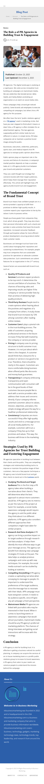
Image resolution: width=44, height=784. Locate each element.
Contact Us (22, 775)
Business (15, 16)
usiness (31, 477)
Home (7, 16)
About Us (11, 775)
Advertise (33, 775)
